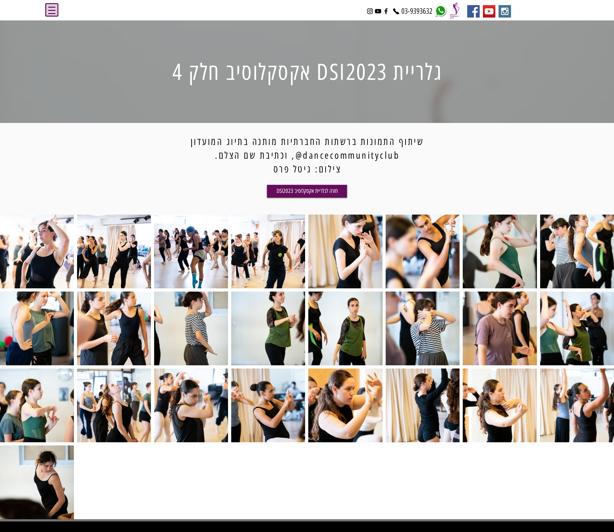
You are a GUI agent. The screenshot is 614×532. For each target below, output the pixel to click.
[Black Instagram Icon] (370, 11)
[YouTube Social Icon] (489, 11)
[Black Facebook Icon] (386, 11)
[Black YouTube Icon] (378, 11)
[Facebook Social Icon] (473, 11)
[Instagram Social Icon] (505, 11)
